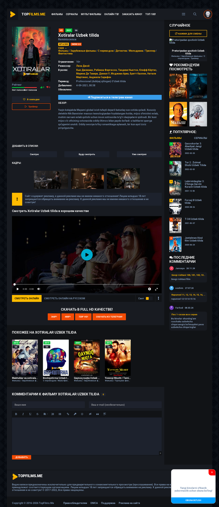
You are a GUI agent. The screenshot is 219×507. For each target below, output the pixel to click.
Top (33, 14)
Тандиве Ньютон (128, 70)
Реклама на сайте (129, 503)
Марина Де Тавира (87, 73)
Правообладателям (75, 503)
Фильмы (57, 14)
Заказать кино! (132, 14)
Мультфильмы (91, 14)
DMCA (94, 503)
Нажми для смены (189, 33)
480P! (68, 316)
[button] (16, 414)
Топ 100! (150, 14)
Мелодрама (136, 50)
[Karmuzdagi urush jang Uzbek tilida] (178, 86)
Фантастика (65, 53)
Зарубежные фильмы (83, 50)
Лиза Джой (82, 65)
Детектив (121, 50)
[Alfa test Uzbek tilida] (198, 114)
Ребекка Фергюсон (105, 70)
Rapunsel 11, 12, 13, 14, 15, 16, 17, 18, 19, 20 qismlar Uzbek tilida (188, 295)
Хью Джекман (84, 70)
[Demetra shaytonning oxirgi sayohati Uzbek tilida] (198, 86)
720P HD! (83, 316)
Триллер (150, 50)
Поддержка (108, 503)
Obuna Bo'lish (193, 500)
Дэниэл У (104, 73)
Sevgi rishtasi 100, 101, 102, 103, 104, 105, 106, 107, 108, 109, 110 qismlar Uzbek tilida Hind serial (188, 275)
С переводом (106, 50)
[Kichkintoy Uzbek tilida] (178, 114)
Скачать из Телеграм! (109, 316)
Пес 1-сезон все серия (184, 314)
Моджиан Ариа (120, 73)
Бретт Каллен (138, 73)
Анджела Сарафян (100, 77)
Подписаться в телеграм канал (111, 97)
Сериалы (72, 14)
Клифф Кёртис (147, 70)
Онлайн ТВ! (111, 14)
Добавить (21, 457)
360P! (54, 316)
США (61, 48)
